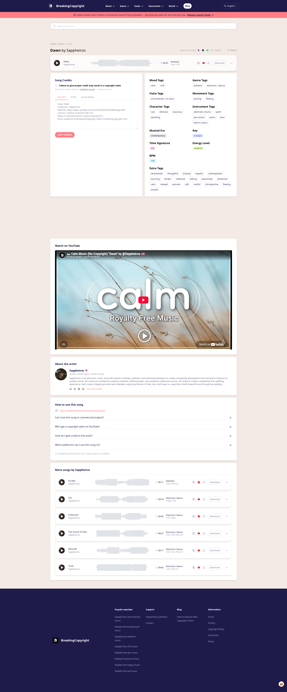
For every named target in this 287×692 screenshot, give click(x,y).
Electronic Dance (174, 498)
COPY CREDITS (64, 134)
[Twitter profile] (75, 389)
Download (220, 62)
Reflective (180, 178)
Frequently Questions (156, 616)
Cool (153, 111)
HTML (73, 97)
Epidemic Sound (87, 89)
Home (53, 43)
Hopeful (199, 173)
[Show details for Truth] (226, 567)
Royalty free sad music (126, 671)
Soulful (197, 184)
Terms (211, 616)
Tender (167, 178)
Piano (212, 117)
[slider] (122, 63)
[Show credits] (208, 62)
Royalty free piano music (127, 658)
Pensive (176, 184)
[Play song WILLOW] (62, 550)
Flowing (209, 98)
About (211, 641)
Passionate (207, 178)
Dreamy (187, 173)
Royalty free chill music (126, 646)
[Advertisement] (143, 217)
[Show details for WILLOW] (226, 550)
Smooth (154, 189)
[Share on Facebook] (203, 50)
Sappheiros (69, 64)
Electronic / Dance (216, 85)
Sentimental (157, 173)
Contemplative (215, 173)
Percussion (199, 117)
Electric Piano (200, 122)
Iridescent (73, 514)
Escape (71, 480)
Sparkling (155, 117)
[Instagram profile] (79, 389)
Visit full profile (94, 389)
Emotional (222, 178)
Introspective (211, 184)
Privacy (211, 623)
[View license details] (198, 62)
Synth (218, 111)
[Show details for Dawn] (231, 62)
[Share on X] (198, 50)
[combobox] (143, 26)
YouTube (61, 96)
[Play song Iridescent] (62, 516)
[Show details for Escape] (226, 482)
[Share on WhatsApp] (207, 50)
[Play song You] (62, 499)
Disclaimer (213, 635)
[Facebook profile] (70, 389)
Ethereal (163, 111)
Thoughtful (172, 173)
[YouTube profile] (83, 389)
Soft (187, 184)
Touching (155, 178)
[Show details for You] (226, 499)
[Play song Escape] (62, 482)
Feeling (193, 178)
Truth (71, 566)
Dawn (66, 61)
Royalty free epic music (126, 652)
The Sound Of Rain (77, 531)
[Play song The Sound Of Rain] (62, 533)
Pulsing (197, 98)
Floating (227, 184)
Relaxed (164, 184)
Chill (178, 64)
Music (61, 43)
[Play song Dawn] (57, 63)
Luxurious (177, 111)
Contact (150, 623)
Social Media (87, 97)
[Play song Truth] (62, 568)
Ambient (175, 61)
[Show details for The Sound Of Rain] (226, 533)
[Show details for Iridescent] (226, 516)
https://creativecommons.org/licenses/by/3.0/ (82, 410)
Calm (173, 64)
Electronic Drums (202, 111)
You (70, 497)
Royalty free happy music (127, 664)
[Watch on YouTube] (203, 63)
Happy (168, 500)
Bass (222, 117)
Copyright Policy (216, 629)
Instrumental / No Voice (162, 98)
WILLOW (72, 548)
